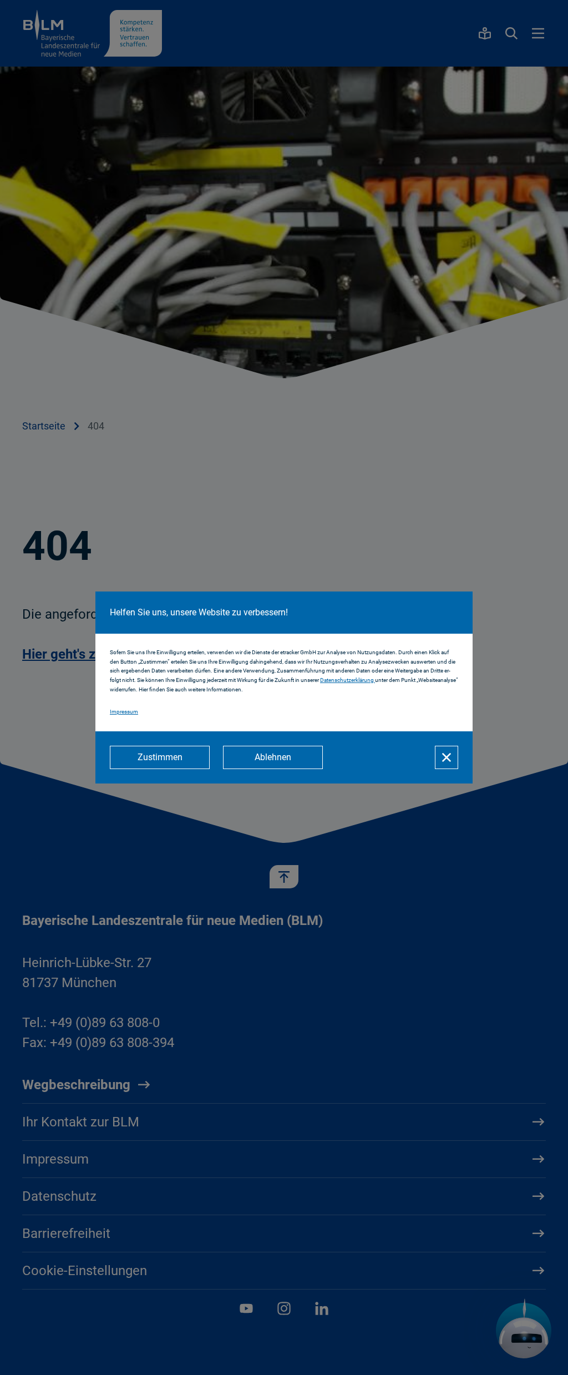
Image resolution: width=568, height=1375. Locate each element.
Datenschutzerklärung (347, 680)
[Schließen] (446, 757)
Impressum (124, 711)
